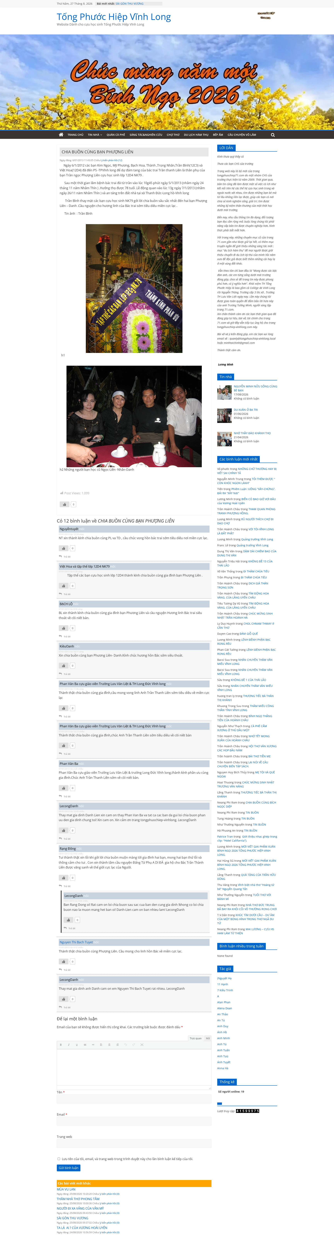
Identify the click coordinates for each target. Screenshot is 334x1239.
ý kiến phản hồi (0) (109, 1193)
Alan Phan (223, 1002)
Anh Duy (222, 1026)
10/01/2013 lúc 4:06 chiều (76, 900)
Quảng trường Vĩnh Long (257, 539)
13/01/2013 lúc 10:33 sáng (71, 984)
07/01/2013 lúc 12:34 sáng (71, 534)
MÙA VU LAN (66, 1189)
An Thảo (222, 1014)
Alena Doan (224, 1008)
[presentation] (61, 1045)
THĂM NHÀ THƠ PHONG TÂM (78, 1199)
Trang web (64, 1137)
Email (62, 1114)
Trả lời (67, 556)
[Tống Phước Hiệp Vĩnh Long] (61, 135)
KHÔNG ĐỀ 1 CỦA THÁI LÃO (248, 680)
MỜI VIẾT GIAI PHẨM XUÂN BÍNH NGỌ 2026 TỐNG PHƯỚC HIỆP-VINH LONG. (246, 850)
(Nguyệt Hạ (224, 978)
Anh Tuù (222, 1056)
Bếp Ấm (218, 135)
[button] (61, 1045)
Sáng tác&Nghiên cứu (146, 135)
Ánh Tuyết (223, 1062)
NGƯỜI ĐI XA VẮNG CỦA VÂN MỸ (80, 1208)
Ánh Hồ (222, 1032)
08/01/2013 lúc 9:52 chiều (71, 853)
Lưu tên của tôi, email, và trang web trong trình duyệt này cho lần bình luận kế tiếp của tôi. (127, 1159)
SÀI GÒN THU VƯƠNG (129, 3)
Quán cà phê (116, 135)
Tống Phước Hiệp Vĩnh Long (114, 16)
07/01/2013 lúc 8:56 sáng (70, 609)
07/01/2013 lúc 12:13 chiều (71, 731)
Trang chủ (75, 135)
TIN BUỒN (252, 812)
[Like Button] (64, 504)
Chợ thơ (173, 135)
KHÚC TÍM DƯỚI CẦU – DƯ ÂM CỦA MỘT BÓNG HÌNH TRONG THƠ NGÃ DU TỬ (245, 919)
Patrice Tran (225, 836)
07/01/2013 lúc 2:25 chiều (71, 768)
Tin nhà (93, 135)
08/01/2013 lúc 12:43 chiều (71, 811)
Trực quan (196, 1038)
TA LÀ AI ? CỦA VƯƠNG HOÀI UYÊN (82, 1228)
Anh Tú (222, 1044)
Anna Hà (222, 1068)
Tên (61, 1092)
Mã (208, 1038)
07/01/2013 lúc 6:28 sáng (70, 571)
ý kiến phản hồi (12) (111, 160)
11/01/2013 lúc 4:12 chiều (71, 947)
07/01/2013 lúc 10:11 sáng (71, 651)
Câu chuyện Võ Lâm (242, 135)
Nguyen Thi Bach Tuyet (76, 942)
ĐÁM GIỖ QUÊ (249, 633)
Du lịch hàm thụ (196, 135)
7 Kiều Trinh (225, 990)
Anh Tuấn (223, 1050)
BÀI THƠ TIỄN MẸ (259, 756)
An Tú (221, 1020)
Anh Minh (223, 1038)
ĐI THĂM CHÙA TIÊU (256, 571)
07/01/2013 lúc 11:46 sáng (71, 688)
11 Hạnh (222, 984)
